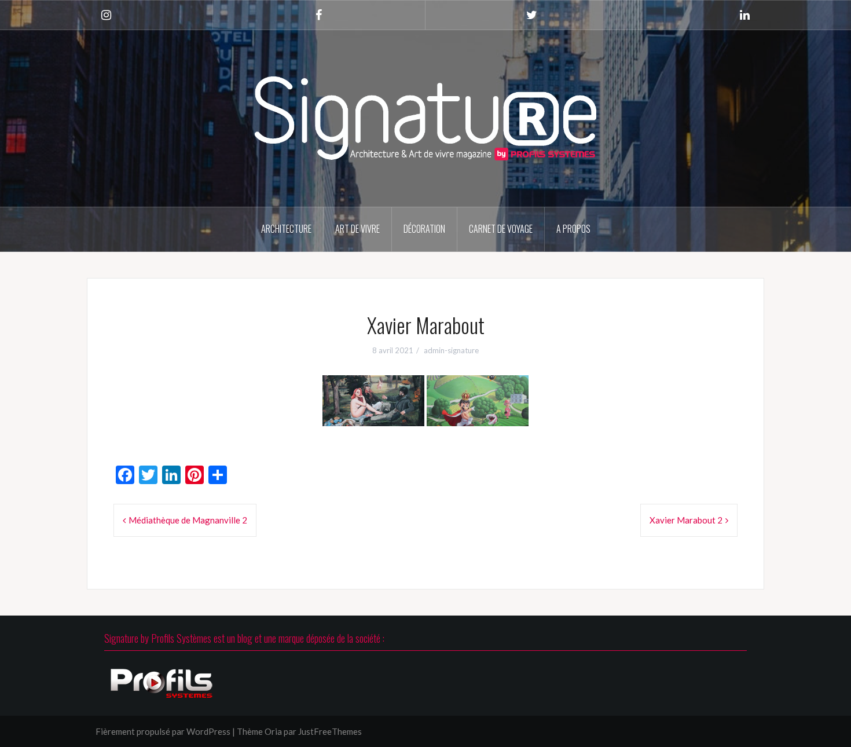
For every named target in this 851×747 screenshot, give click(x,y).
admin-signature (451, 350)
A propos (573, 229)
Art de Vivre (357, 229)
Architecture (286, 229)
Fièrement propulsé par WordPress (163, 731)
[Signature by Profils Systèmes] (425, 117)
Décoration (424, 229)
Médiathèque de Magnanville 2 (188, 520)
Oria (273, 731)
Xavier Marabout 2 (686, 520)
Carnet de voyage (501, 229)
